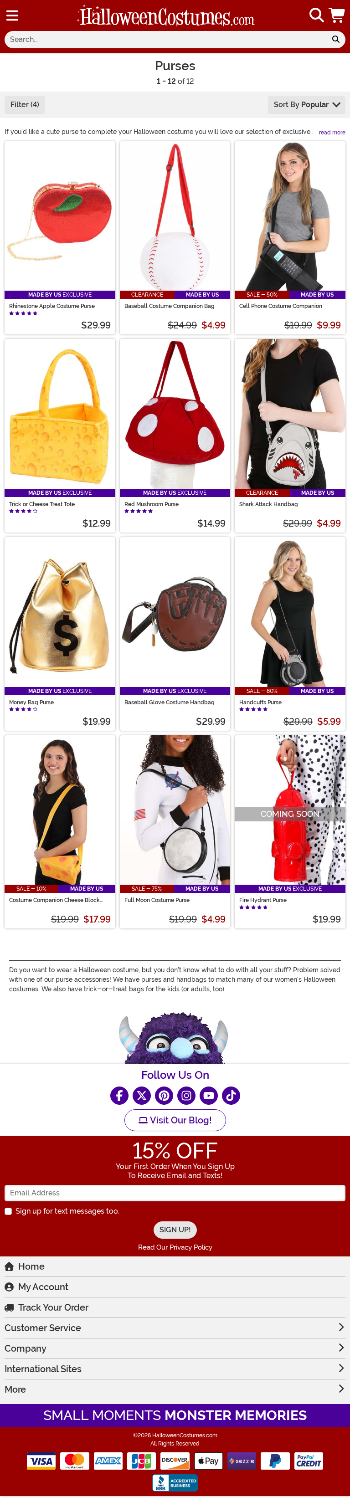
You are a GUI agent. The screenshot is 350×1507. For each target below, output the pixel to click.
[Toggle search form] (316, 15)
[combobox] (165, 39)
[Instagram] (186, 1096)
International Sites (43, 1368)
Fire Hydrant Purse (263, 900)
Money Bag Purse (31, 702)
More (15, 1389)
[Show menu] (12, 15)
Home (31, 1266)
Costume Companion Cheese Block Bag (54, 900)
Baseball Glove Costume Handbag (169, 702)
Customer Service (43, 1327)
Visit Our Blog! (180, 1120)
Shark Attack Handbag (268, 504)
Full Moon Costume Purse (157, 900)
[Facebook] (119, 1096)
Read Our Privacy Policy (175, 1247)
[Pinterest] (164, 1096)
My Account (43, 1286)
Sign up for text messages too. (67, 1211)
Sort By (301, 104)
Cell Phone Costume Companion (280, 306)
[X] (142, 1096)
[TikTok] (231, 1096)
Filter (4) (24, 104)
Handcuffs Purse (260, 702)
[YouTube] (209, 1096)
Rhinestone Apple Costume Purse (52, 306)
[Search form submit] (335, 39)
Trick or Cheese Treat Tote (42, 504)
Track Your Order (53, 1307)
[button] (337, 15)
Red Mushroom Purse (151, 504)
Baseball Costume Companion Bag (169, 306)
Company (25, 1348)
